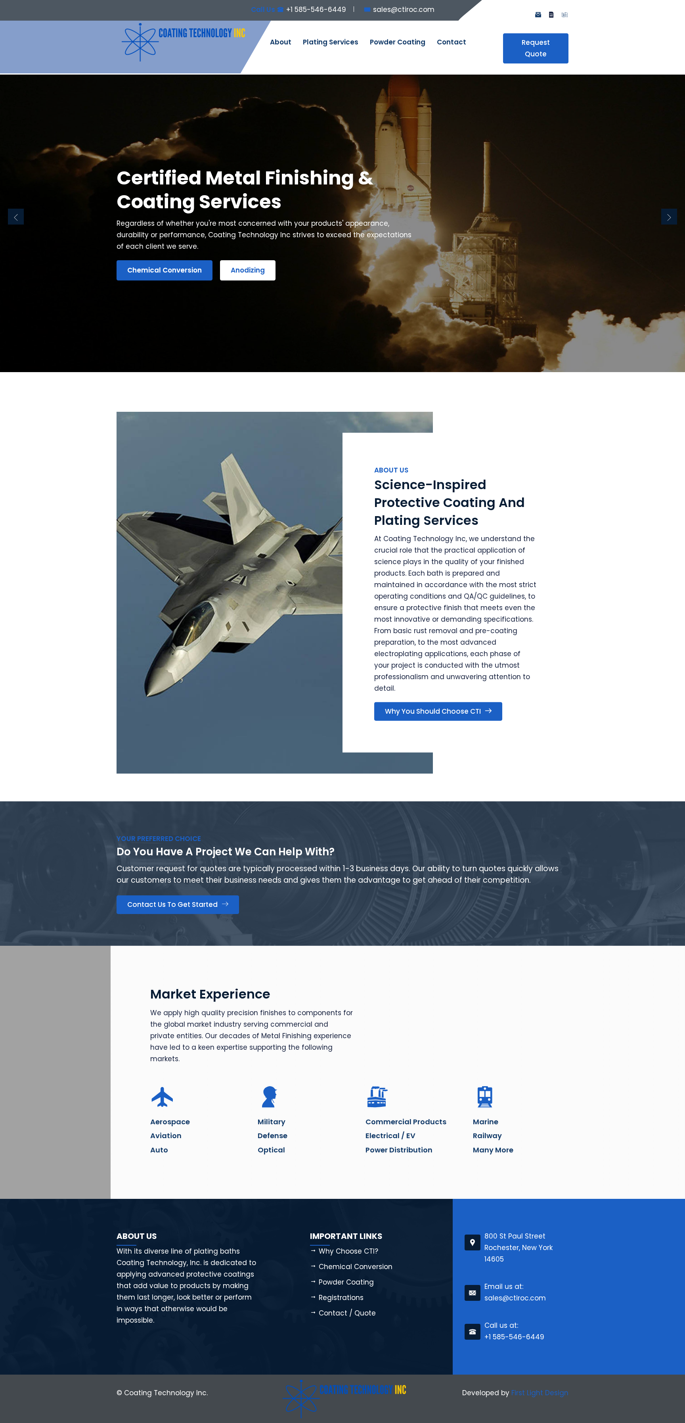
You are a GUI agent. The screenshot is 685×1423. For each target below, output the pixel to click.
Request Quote (536, 48)
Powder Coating (397, 42)
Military (271, 1122)
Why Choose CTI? (348, 1251)
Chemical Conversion (164, 270)
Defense (272, 1136)
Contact (451, 42)
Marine (485, 1122)
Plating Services (330, 42)
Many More (493, 1150)
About (280, 42)
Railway (487, 1136)
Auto (159, 1150)
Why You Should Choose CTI (433, 711)
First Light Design (539, 1393)
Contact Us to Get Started (172, 904)
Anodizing (248, 270)
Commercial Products (405, 1122)
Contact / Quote (347, 1313)
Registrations (341, 1297)
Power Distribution (398, 1150)
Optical (271, 1150)
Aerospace (170, 1122)
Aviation (166, 1136)
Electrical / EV (390, 1136)
